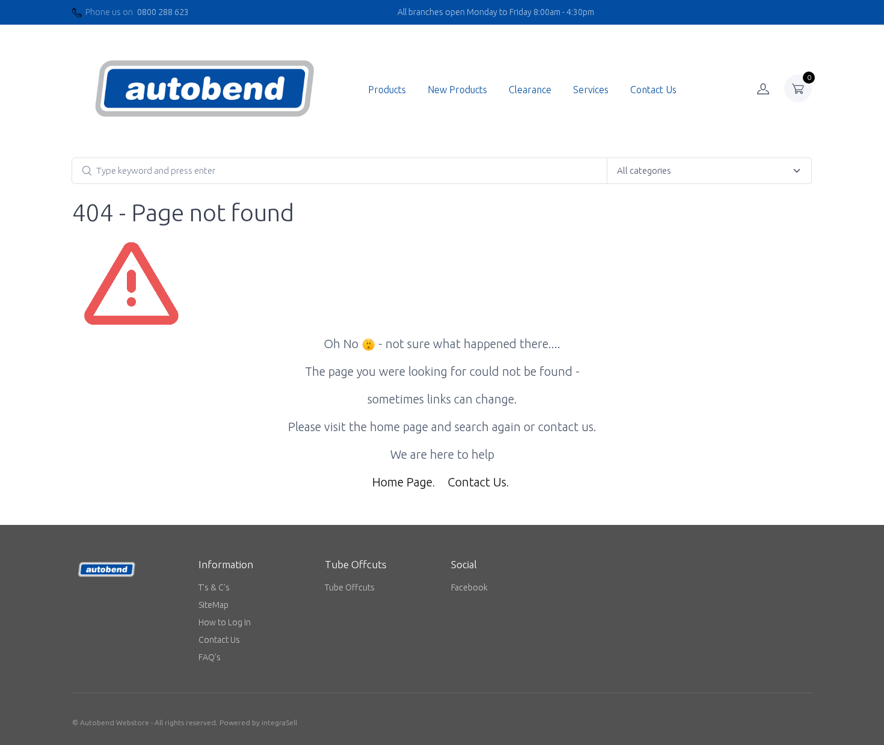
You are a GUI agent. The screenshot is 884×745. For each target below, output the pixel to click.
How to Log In (224, 622)
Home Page (402, 482)
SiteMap (213, 605)
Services (591, 89)
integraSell (279, 722)
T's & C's (214, 587)
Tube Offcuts (350, 587)
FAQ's (209, 657)
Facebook (469, 587)
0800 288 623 (163, 12)
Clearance (530, 89)
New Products (457, 89)
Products (387, 89)
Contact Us (653, 89)
